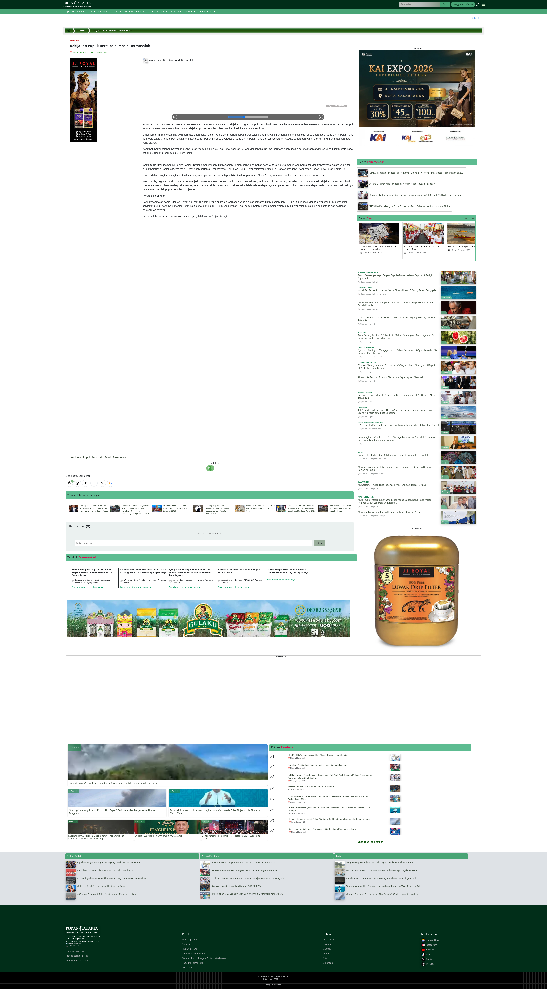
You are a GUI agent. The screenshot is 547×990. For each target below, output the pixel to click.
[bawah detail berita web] (208, 625)
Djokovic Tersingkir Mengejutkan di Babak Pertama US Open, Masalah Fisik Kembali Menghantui (398, 352)
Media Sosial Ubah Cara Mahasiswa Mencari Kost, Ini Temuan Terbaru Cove (260, 508)
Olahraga (328, 962)
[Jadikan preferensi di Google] (110, 483)
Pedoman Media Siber (194, 953)
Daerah (327, 948)
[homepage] (82, 930)
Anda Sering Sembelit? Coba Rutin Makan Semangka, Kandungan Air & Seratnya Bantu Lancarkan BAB (396, 337)
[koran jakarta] (69, 30)
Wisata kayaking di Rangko (462, 246)
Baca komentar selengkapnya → (87, 587)
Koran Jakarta (263, 976)
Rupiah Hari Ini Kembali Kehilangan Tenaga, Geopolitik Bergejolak (393, 455)
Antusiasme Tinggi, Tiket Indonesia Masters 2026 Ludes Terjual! (392, 484)
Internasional (330, 939)
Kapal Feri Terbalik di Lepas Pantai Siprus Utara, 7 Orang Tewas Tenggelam (398, 290)
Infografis (190, 11)
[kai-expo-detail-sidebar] (417, 97)
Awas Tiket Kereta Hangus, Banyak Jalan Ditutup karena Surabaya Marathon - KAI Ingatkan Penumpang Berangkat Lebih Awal (135, 510)
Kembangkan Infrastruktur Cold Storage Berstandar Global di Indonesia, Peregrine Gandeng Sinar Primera (397, 439)
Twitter (429, 959)
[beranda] (68, 11)
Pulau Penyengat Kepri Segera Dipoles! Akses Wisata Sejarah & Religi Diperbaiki (395, 277)
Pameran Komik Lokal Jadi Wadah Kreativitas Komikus (378, 248)
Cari (445, 4)
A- (175, 117)
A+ (321, 117)
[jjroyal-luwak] (417, 590)
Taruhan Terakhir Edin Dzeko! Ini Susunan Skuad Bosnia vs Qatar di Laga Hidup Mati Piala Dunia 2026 (301, 508)
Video (326, 953)
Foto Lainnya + (469, 218)
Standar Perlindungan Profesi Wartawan (204, 958)
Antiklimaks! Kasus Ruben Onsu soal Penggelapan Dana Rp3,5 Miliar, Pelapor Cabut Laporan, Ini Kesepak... (394, 501)
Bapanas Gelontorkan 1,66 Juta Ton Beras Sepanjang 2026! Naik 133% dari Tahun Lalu (397, 396)
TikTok (429, 954)
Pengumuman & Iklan (77, 960)
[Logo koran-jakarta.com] (76, 4)
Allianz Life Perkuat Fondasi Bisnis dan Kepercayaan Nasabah (390, 377)
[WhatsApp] (77, 483)
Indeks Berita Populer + (371, 841)
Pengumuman (207, 11)
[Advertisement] (151, 698)
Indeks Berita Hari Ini (77, 955)
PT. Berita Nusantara (280, 976)
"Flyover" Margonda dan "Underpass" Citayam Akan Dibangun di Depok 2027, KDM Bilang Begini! (396, 367)
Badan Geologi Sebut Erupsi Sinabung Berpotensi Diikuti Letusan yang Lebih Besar (113, 783)
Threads (430, 963)
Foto (325, 958)
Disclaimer (187, 967)
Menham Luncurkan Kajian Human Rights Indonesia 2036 (389, 512)
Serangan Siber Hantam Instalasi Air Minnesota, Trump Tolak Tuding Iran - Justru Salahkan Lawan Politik (94, 508)
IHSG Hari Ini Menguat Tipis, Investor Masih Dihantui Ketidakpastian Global (398, 425)
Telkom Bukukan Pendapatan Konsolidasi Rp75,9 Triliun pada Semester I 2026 (175, 508)
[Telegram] (85, 483)
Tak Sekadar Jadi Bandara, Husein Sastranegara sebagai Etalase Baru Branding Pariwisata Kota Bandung (395, 411)
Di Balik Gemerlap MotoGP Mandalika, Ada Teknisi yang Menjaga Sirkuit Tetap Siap (396, 319)
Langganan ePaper (463, 4)
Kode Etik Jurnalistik (192, 962)
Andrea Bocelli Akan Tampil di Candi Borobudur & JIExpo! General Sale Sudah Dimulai (395, 304)
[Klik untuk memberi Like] (69, 483)
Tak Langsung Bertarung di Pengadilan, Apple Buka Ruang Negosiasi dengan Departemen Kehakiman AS (217, 510)
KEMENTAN (74, 40)
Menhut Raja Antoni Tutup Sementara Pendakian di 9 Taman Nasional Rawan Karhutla (395, 468)
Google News (432, 940)
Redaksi (186, 944)
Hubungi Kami (189, 948)
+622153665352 (73, 946)
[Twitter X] (102, 483)
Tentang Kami (189, 939)
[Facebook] (94, 483)
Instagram (431, 944)
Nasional (327, 944)
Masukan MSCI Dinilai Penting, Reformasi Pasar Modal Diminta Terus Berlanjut (342, 508)
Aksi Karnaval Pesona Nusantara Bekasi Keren (421, 248)
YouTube (430, 949)
